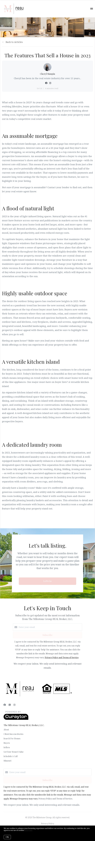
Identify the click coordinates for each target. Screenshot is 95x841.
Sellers (7, 747)
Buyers (7, 743)
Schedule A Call (11, 756)
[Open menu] (91, 9)
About (6, 729)
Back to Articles (14, 42)
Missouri (7, 760)
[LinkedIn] (10, 704)
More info (28, 830)
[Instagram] (14, 704)
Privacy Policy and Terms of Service (62, 657)
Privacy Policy (47, 823)
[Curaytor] (16, 719)
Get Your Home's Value (14, 751)
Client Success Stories (13, 734)
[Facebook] (5, 704)
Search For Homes (12, 738)
